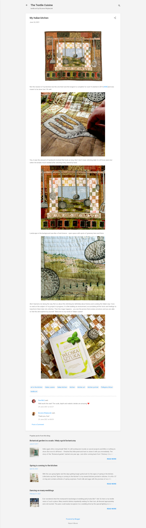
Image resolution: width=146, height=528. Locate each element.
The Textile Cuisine (42, 5)
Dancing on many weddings (42, 490)
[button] (115, 18)
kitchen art (81, 387)
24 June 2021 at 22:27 (46, 407)
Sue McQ (41, 400)
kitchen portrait (93, 387)
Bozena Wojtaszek (44, 413)
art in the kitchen (36, 387)
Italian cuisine (50, 387)
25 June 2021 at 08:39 (46, 419)
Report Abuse (73, 523)
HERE (106, 87)
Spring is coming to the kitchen (43, 465)
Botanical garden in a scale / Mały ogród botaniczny (53, 440)
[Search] (119, 6)
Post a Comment (38, 424)
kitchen (72, 387)
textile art (34, 391)
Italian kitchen (62, 387)
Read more (111, 459)
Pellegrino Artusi (107, 387)
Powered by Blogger (73, 519)
